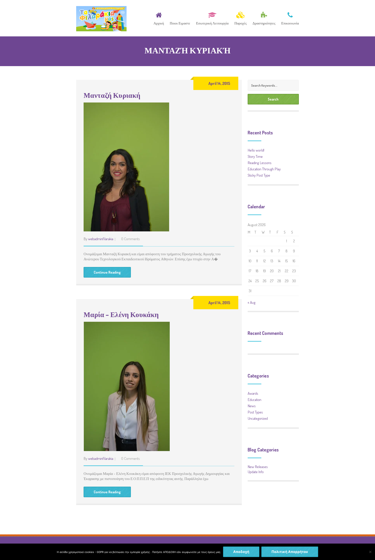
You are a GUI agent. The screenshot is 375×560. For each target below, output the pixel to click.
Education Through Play (264, 168)
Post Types (255, 412)
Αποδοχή (241, 552)
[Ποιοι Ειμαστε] (180, 17)
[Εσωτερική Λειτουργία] (212, 17)
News (252, 405)
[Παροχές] (240, 17)
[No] (370, 552)
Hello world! (256, 150)
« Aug (251, 302)
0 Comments (130, 238)
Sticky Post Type (259, 175)
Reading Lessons (259, 162)
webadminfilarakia (100, 238)
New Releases (258, 466)
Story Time (255, 156)
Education (254, 399)
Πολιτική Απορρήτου (289, 552)
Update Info (256, 471)
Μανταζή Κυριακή (112, 95)
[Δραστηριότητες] (264, 17)
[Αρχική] (158, 17)
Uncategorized (258, 418)
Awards (253, 393)
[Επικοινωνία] (289, 17)
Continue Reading (107, 272)
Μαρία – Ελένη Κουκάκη (121, 314)
